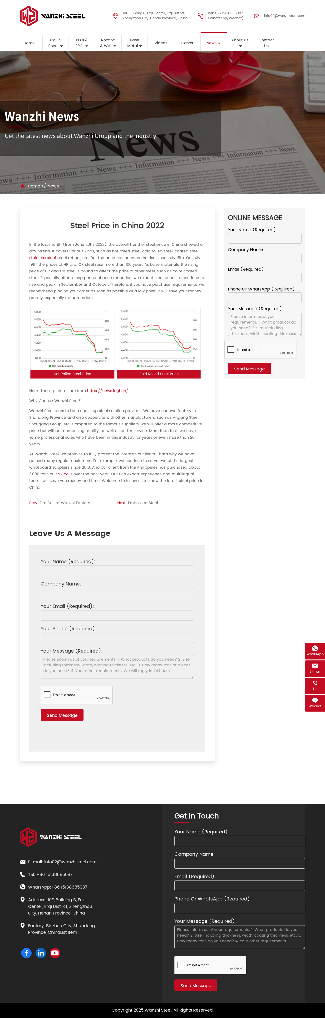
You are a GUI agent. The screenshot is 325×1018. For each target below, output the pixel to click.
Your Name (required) (252, 230)
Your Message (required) (255, 309)
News (53, 186)
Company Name (245, 249)
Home (34, 186)
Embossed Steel (143, 503)
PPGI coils (63, 474)
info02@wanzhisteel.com (284, 16)
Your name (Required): (68, 562)
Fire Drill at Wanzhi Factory (65, 503)
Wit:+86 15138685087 (225, 13)
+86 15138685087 (54, 874)
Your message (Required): (72, 651)
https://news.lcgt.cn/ (107, 391)
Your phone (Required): (68, 629)
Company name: (61, 584)
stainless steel (42, 258)
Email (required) (246, 269)
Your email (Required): (67, 606)
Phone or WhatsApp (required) (261, 289)
